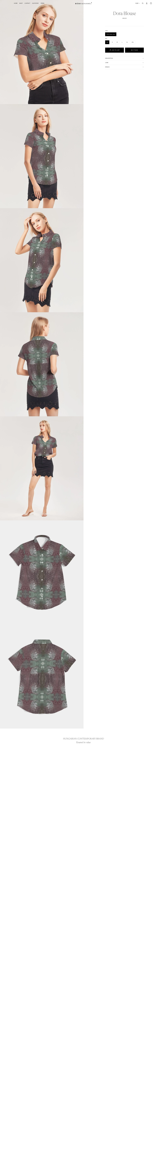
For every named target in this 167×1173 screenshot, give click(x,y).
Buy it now (134, 50)
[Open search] (143, 3)
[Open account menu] (147, 3)
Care (106, 62)
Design (107, 67)
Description (109, 58)
